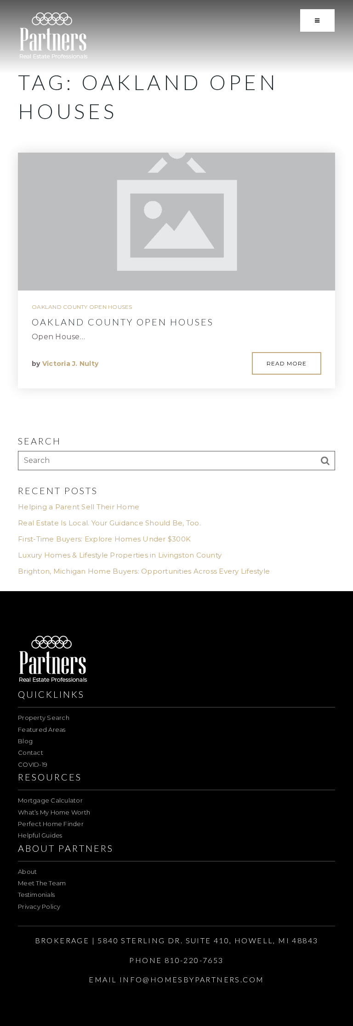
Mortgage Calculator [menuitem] (50, 800)
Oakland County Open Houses (82, 306)
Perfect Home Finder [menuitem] (51, 823)
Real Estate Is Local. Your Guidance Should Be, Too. (109, 523)
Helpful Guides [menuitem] (40, 835)
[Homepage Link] (53, 36)
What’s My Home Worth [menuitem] (54, 812)
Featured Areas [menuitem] (42, 729)
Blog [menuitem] (25, 741)
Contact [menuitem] (30, 752)
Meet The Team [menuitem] (42, 883)
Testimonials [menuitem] (36, 894)
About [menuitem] (27, 871)
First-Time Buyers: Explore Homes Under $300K (104, 539)
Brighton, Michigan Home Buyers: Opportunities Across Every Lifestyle (144, 571)
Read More (287, 363)
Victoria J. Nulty (70, 363)
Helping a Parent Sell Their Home (78, 506)
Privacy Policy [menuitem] (39, 906)
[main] (176, 295)
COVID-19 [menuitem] (32, 764)
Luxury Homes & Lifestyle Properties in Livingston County (120, 555)
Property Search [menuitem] (43, 717)
